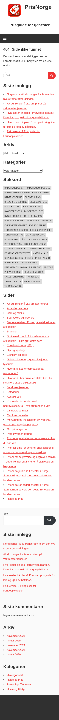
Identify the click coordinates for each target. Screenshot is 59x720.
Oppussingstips (13, 258)
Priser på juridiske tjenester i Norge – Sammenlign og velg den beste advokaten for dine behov (27, 476)
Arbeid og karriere (17, 308)
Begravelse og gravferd (20, 317)
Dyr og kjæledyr (16, 350)
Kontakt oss (14, 396)
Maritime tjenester (17, 415)
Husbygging (11, 239)
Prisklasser (42, 258)
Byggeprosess (13, 211)
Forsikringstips (13, 235)
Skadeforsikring (14, 277)
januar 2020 (14, 654)
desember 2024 (16, 645)
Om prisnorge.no (17, 429)
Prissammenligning (15, 267)
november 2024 (16, 649)
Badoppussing (40, 192)
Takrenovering (32, 281)
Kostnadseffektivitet (17, 253)
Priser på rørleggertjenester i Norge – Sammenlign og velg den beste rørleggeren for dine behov (28, 489)
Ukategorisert (15, 675)
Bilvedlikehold (38, 202)
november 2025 (16, 635)
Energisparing (37, 225)
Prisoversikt (12, 263)
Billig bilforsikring (15, 202)
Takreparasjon (13, 286)
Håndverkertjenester (34, 239)
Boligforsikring (32, 206)
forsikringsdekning (16, 230)
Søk (5, 513)
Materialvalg (40, 253)
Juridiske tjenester (18, 387)
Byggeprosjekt (33, 211)
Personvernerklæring (19, 433)
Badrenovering (13, 197)
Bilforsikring (33, 197)
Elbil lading (35, 216)
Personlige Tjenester (19, 684)
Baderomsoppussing (38, 188)
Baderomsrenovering (17, 192)
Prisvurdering (12, 272)
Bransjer (12, 331)
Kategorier (13, 392)
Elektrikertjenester (39, 221)
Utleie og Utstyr (16, 689)
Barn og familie (16, 313)
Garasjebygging (35, 235)
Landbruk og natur (17, 410)
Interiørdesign (13, 244)
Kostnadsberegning (39, 248)
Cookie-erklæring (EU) (20, 345)
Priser (29, 258)
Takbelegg (33, 277)
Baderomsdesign (14, 188)
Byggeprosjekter (15, 216)
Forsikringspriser (41, 230)
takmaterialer (12, 281)
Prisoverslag (30, 263)
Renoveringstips (34, 272)
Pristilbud (35, 267)
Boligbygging (12, 206)
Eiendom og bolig (17, 354)
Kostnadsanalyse (14, 248)
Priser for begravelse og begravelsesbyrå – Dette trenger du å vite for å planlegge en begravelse (29, 461)
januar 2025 (14, 640)
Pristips (48, 267)
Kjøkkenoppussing (35, 244)
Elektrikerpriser (14, 221)
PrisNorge (38, 7)
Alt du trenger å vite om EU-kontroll (27, 303)
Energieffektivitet (15, 225)
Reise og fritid (15, 498)
